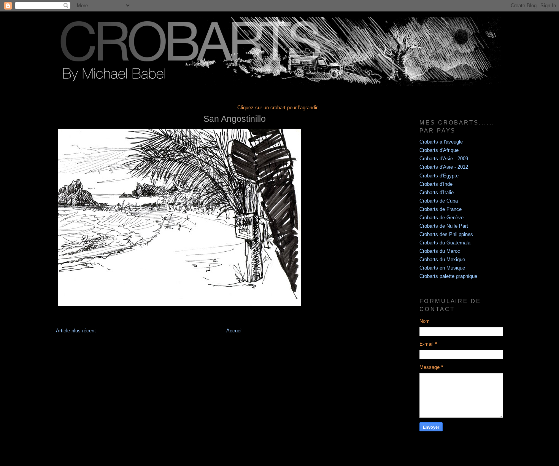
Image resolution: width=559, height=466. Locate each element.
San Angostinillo (234, 119)
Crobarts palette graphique (448, 276)
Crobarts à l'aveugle (441, 142)
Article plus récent (76, 331)
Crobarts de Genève (441, 217)
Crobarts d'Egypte (439, 176)
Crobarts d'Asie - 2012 (443, 167)
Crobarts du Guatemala (444, 243)
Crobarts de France (440, 209)
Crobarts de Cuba (438, 201)
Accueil (234, 331)
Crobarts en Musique (442, 268)
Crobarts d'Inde (436, 184)
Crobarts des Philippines (446, 234)
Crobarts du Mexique (442, 259)
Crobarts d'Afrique (439, 150)
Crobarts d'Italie (436, 192)
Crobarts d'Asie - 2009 (443, 158)
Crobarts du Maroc (439, 251)
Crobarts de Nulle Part (443, 226)
